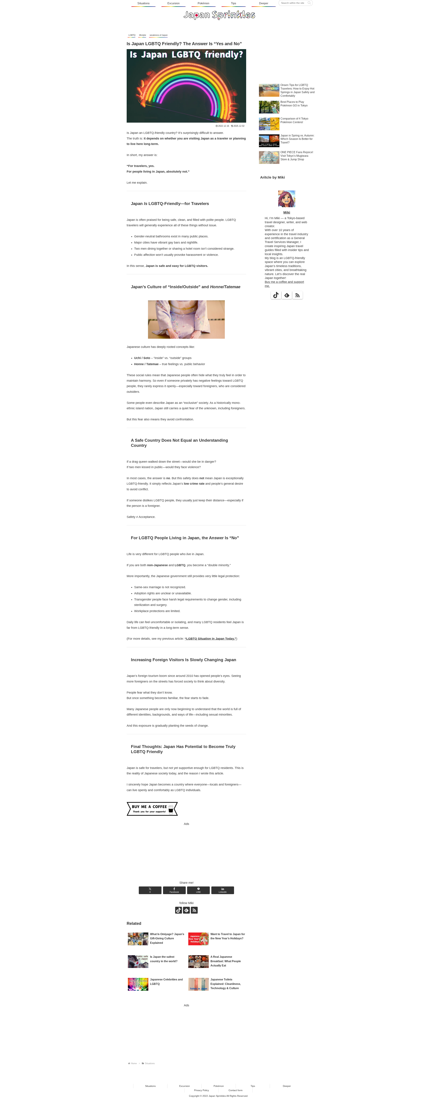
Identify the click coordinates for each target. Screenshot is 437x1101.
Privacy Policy (201, 1090)
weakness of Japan (159, 35)
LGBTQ (132, 35)
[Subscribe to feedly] (186, 910)
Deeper (287, 1086)
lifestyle (142, 35)
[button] (309, 3)
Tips (253, 1086)
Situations (150, 1086)
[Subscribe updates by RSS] (194, 910)
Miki (286, 212)
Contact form (236, 1090)
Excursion (184, 1086)
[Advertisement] (186, 851)
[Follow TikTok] (178, 910)
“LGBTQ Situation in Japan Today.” (210, 638)
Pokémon (219, 1086)
